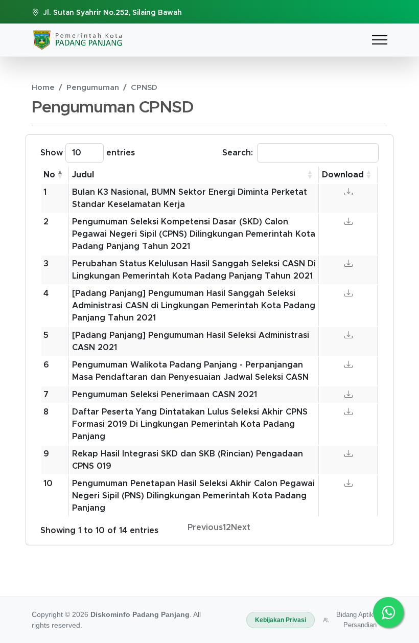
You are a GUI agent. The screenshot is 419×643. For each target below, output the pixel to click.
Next (240, 527)
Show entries (87, 153)
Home (43, 87)
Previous (205, 527)
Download (343, 175)
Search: (237, 153)
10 (48, 483)
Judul (83, 175)
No (49, 175)
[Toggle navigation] (379, 40)
